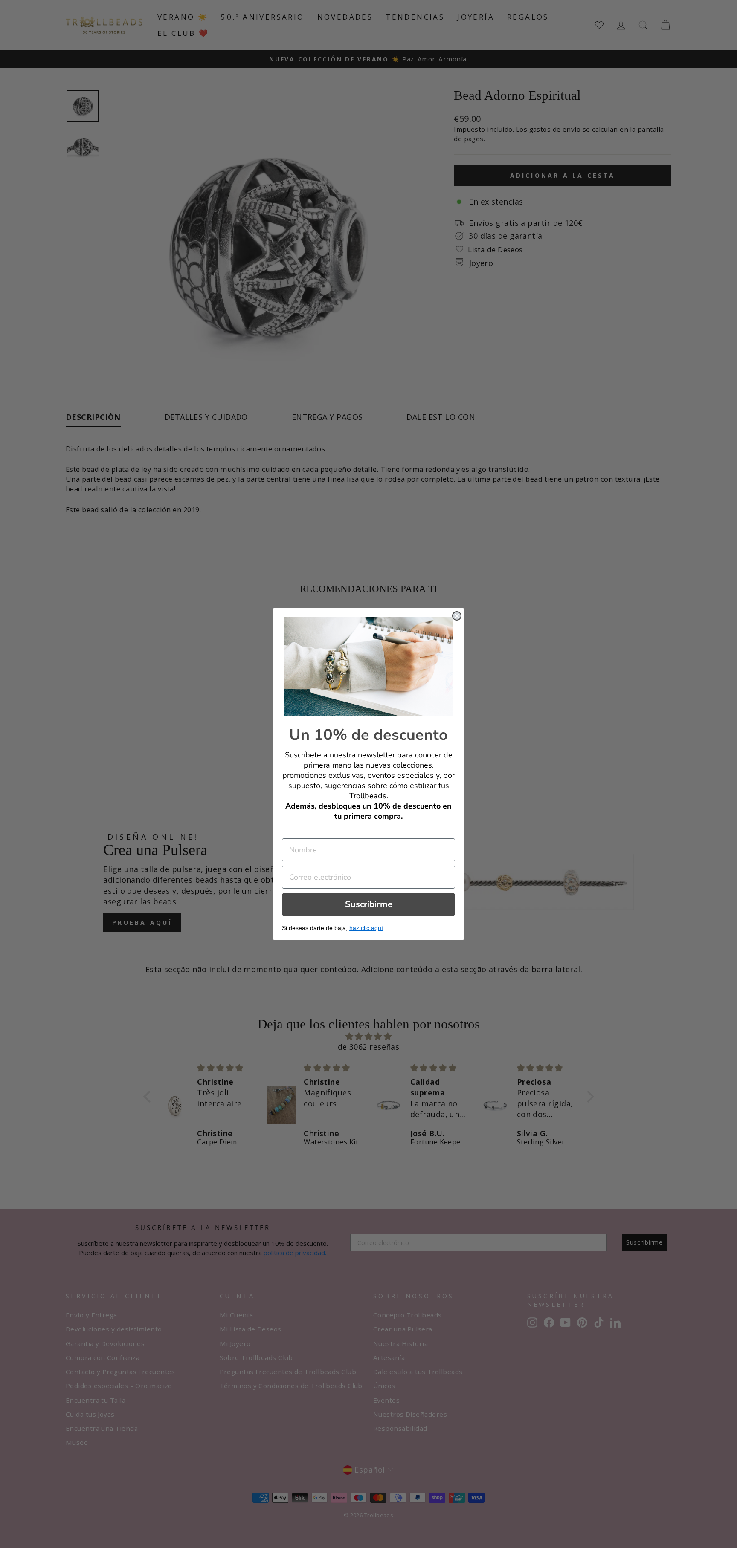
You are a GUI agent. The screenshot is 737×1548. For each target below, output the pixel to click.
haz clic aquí (366, 927)
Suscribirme (368, 904)
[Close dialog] (457, 616)
